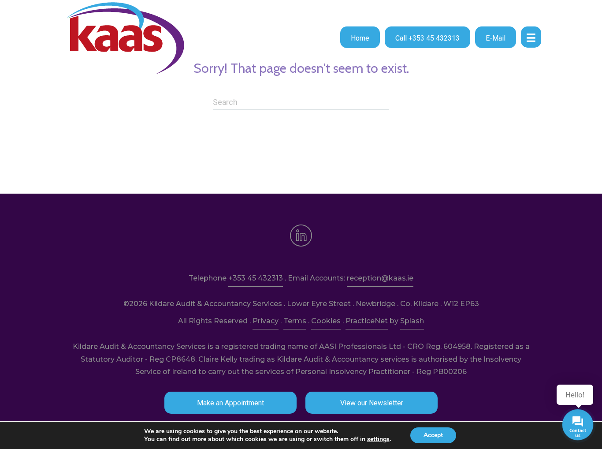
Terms (294, 321)
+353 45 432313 (255, 278)
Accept (433, 435)
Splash (412, 321)
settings (378, 439)
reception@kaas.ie (380, 278)
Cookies (326, 321)
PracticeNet (367, 321)
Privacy (266, 321)
